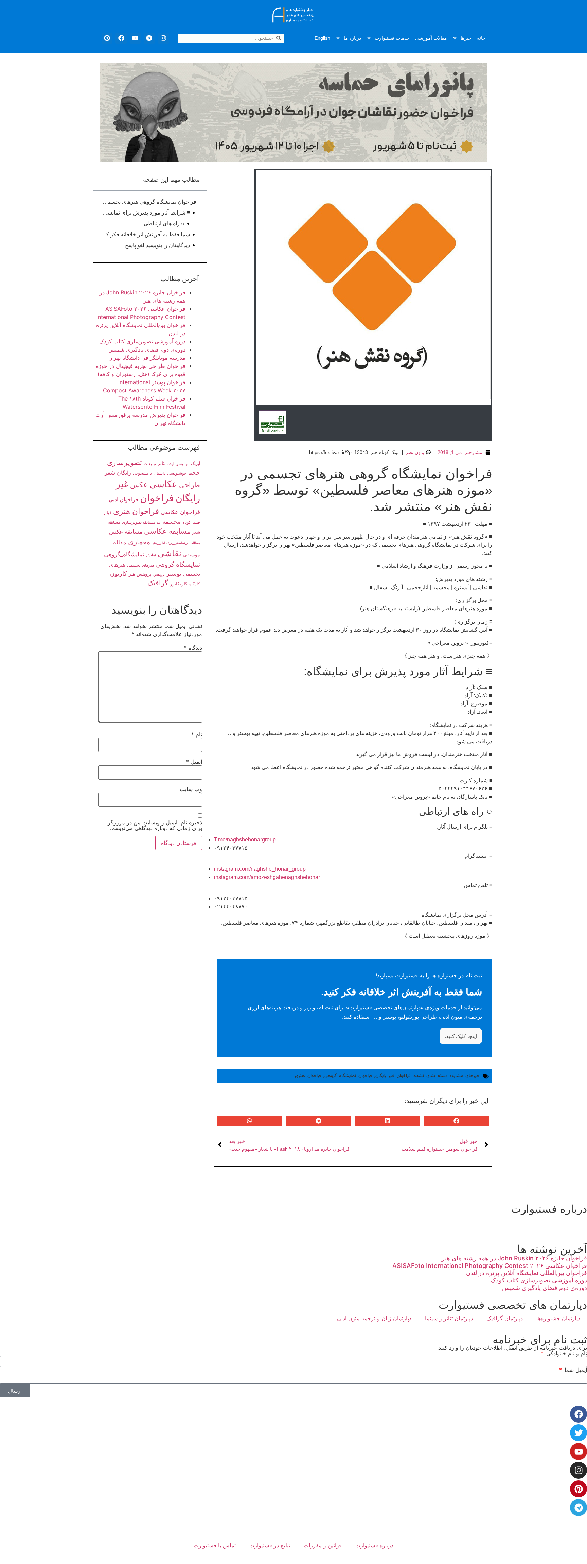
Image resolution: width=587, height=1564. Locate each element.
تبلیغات (150, 463)
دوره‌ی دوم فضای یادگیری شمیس (146, 349)
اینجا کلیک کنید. (461, 1036)
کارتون (118, 573)
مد (159, 522)
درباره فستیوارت (374, 1545)
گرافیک (157, 583)
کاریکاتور (179, 583)
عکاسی (163, 484)
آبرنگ (195, 463)
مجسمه (171, 521)
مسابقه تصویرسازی (138, 522)
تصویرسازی (124, 462)
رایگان (124, 472)
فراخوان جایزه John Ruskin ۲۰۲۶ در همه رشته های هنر (514, 1258)
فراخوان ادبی (123, 499)
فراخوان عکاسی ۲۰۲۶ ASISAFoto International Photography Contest (489, 1265)
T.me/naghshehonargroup (245, 840)
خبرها (466, 38)
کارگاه (194, 583)
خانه (481, 38)
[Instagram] (163, 38)
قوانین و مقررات (323, 1545)
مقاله (119, 542)
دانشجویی (142, 473)
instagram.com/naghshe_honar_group (260, 869)
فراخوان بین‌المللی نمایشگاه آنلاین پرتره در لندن (526, 1272)
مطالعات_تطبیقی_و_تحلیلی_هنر (176, 543)
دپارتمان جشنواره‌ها (558, 1318)
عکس (139, 484)
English (322, 38)
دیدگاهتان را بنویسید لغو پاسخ (157, 245)
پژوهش (159, 574)
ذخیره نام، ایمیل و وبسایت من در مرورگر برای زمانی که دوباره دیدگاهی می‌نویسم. (155, 825)
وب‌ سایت (191, 789)
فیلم (107, 512)
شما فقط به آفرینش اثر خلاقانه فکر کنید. (145, 234)
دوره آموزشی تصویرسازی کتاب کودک (142, 341)
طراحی (189, 485)
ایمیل (194, 761)
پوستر (173, 573)
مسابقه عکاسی (167, 531)
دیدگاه (193, 647)
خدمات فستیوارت (392, 38)
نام (196, 734)
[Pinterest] (107, 38)
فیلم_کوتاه (191, 522)
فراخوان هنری (308, 1076)
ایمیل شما (575, 1370)
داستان (159, 473)
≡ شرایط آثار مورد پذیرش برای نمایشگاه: (145, 213)
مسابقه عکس (125, 531)
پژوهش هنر (140, 574)
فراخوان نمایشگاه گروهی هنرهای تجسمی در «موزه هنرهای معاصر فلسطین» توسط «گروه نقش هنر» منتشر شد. (148, 202)
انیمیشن (182, 463)
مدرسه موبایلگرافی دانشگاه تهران (146, 357)
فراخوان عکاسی (180, 511)
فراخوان (157, 498)
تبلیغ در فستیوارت (269, 1545)
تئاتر (162, 463)
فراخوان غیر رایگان (392, 1076)
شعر (110, 472)
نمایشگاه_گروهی (124, 554)
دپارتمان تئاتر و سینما (449, 1318)
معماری (139, 542)
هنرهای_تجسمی (140, 565)
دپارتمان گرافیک (504, 1318)
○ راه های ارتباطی (164, 223)
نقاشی (169, 553)
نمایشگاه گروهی (178, 564)
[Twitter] (578, 1432)
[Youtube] (135, 38)
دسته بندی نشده (431, 1076)
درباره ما (352, 38)
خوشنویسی (176, 473)
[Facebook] (120, 38)
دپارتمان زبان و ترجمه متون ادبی (374, 1318)
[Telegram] (149, 38)
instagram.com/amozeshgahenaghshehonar (267, 877)
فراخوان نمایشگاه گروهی (348, 1076)
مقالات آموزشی (431, 38)
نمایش (151, 554)
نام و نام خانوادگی (566, 1353)
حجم (194, 472)
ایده (170, 463)
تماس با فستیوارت (215, 1545)
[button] (456, 1121)
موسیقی (191, 554)
